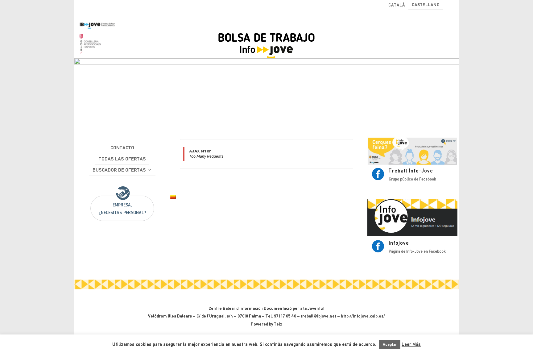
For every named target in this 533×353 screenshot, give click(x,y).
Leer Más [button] (411, 344)
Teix (278, 324)
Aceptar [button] (390, 344)
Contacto (122, 148)
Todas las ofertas (122, 159)
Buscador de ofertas (119, 170)
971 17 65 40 (285, 316)
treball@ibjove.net (318, 316)
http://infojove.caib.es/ (363, 316)
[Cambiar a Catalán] (173, 197)
